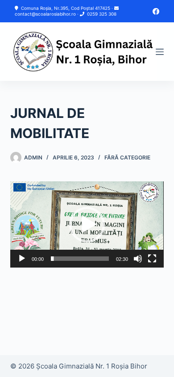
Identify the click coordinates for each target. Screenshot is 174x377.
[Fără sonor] (137, 258)
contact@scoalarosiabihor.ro (45, 14)
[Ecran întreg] (152, 258)
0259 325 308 (101, 14)
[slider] (79, 258)
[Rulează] (21, 258)
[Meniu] (160, 52)
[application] (86, 224)
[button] (87, 225)
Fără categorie (127, 157)
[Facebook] (156, 11)
